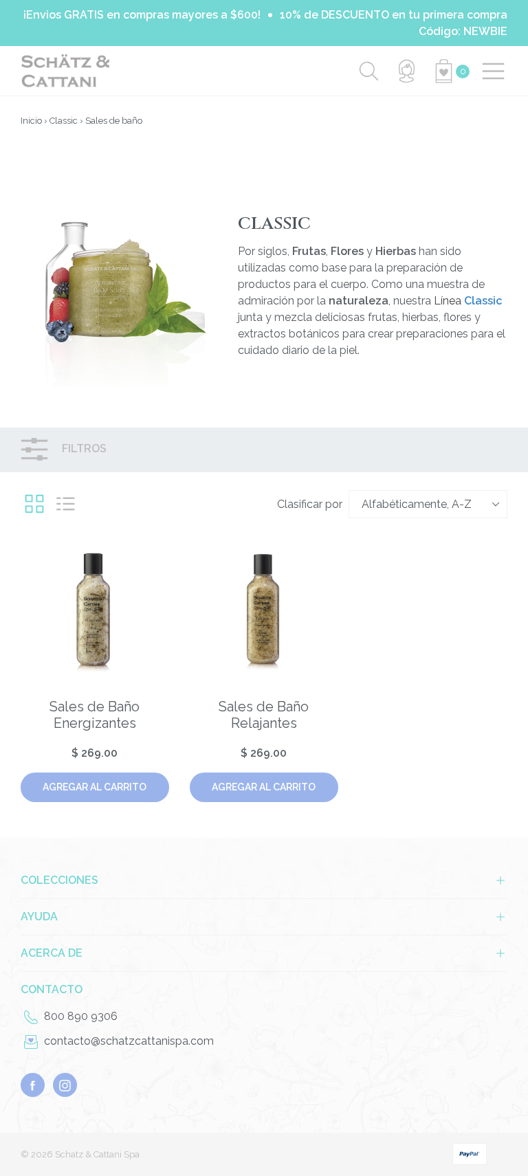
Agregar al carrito (94, 786)
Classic (64, 120)
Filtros (83, 449)
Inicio (31, 120)
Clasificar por (309, 504)
